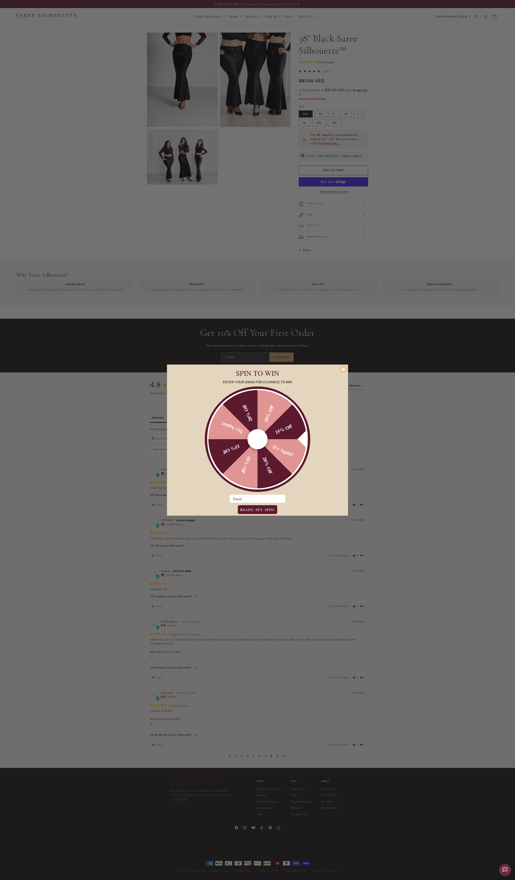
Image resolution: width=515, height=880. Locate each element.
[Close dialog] (343, 369)
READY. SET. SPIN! (257, 509)
